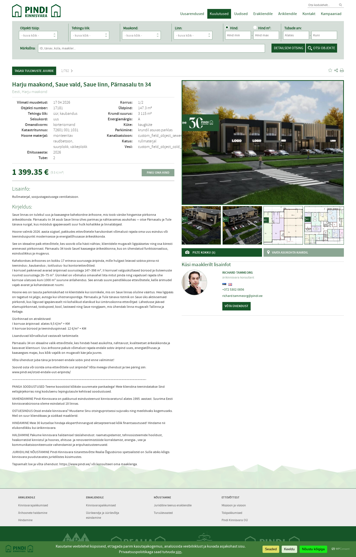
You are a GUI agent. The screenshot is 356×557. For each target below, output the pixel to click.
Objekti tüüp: (30, 28)
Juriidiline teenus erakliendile (173, 505)
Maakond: (130, 28)
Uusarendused (192, 13)
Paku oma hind (158, 172)
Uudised (241, 13)
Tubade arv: (293, 28)
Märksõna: (28, 48)
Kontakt (308, 13)
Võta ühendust (236, 306)
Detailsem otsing (288, 48)
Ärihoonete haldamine (32, 513)
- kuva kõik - (30, 35)
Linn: (178, 28)
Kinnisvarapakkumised (33, 505)
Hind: (234, 28)
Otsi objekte (324, 48)
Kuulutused (219, 13)
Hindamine (25, 520)
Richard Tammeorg (237, 272)
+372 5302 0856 (233, 289)
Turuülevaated (163, 513)
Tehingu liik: (81, 28)
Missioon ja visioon (234, 505)
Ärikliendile (287, 13)
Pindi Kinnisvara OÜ (235, 520)
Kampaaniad (331, 13)
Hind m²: (264, 28)
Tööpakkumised (232, 513)
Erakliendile (263, 13)
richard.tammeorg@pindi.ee (242, 296)
